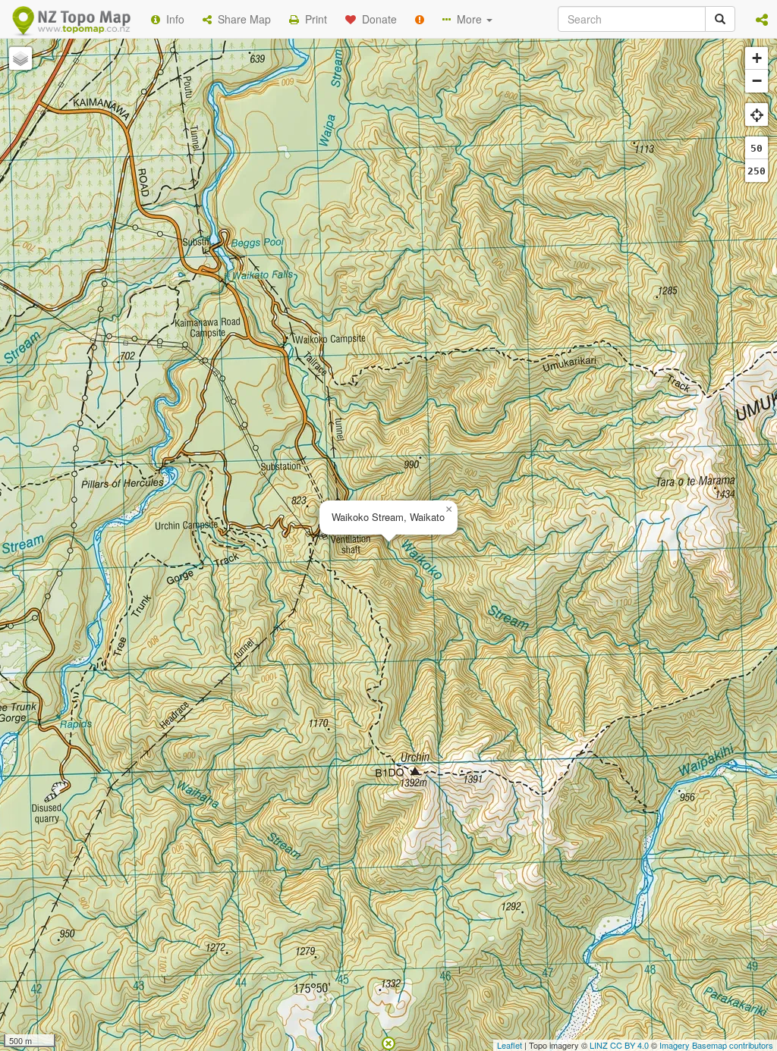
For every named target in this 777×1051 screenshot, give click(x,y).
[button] (762, 19)
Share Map (241, 19)
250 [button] (756, 171)
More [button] (468, 19)
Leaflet (509, 1045)
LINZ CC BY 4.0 (619, 1045)
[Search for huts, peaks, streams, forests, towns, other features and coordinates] (720, 19)
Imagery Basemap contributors (716, 1045)
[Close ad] (388, 1042)
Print (313, 19)
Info (172, 19)
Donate (376, 19)
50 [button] (756, 148)
